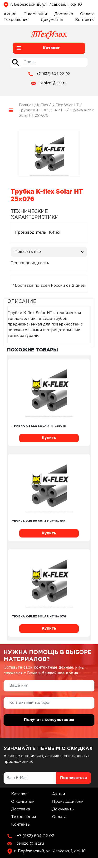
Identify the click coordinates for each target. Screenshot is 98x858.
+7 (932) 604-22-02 (53, 74)
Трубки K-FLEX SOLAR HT (42, 110)
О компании (35, 14)
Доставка (63, 14)
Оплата (87, 14)
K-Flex (42, 105)
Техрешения (16, 20)
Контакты (84, 20)
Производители (67, 802)
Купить (49, 438)
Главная (26, 105)
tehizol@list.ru (53, 83)
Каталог (19, 794)
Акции (10, 14)
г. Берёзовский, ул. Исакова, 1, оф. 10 (46, 4)
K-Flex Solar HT (65, 105)
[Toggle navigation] (11, 110)
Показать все (28, 252)
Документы (52, 20)
